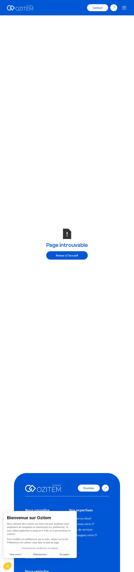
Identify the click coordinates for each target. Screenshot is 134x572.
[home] (20, 7)
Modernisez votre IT (81, 524)
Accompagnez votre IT (83, 535)
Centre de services (81, 529)
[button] (123, 7)
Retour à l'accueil (67, 255)
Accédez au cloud (80, 518)
